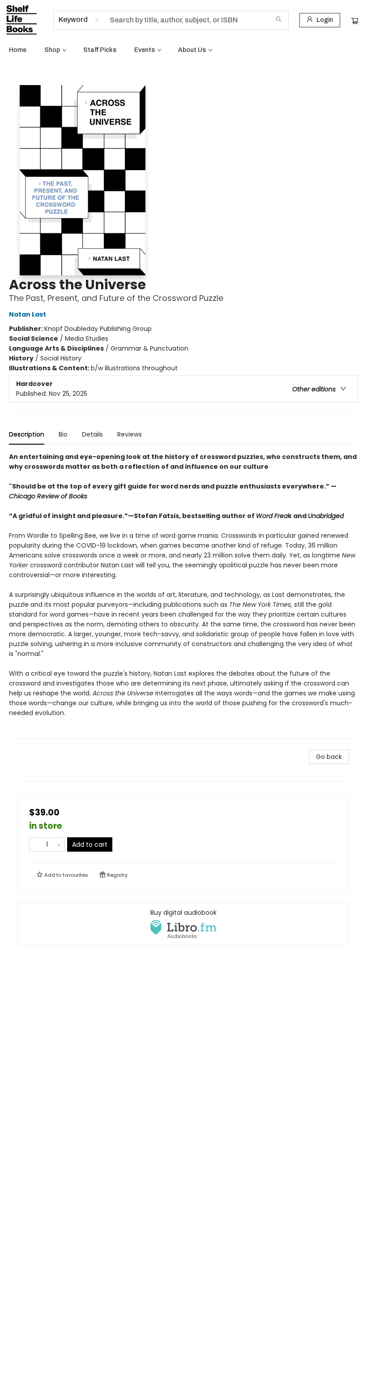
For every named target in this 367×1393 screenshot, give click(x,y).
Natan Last (27, 314)
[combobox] (79, 19)
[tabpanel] (183, 595)
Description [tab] (26, 434)
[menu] (183, 50)
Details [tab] (92, 434)
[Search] (279, 20)
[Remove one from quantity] (35, 844)
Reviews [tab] (129, 434)
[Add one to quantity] (58, 844)
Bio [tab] (63, 434)
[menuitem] (17, 50)
